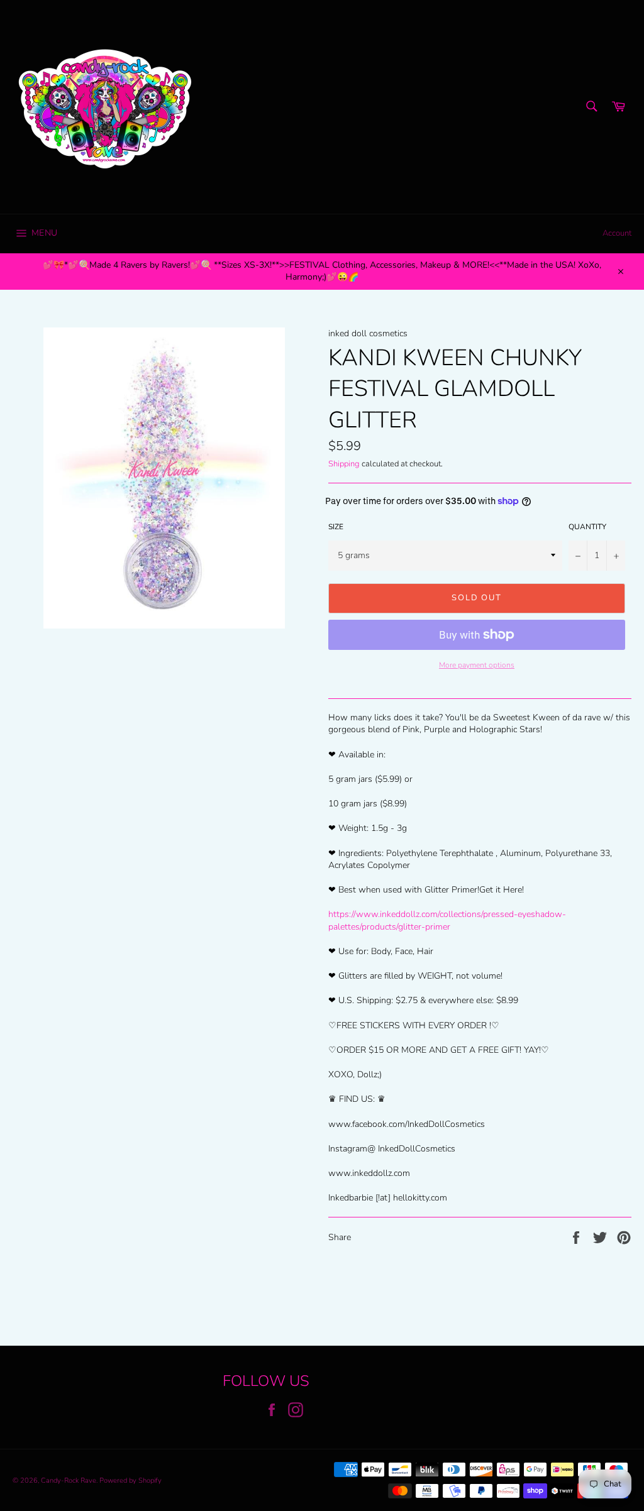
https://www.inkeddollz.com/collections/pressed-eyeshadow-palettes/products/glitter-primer (447, 920)
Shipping (344, 464)
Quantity (587, 527)
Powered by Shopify (130, 1480)
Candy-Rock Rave (68, 1480)
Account (616, 233)
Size (335, 527)
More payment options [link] (476, 665)
